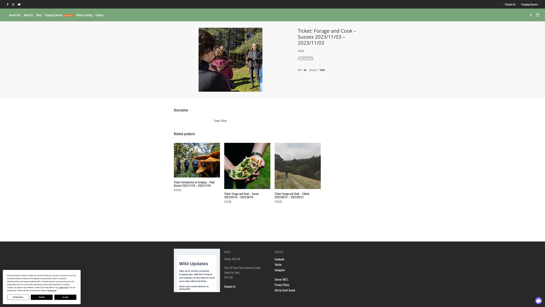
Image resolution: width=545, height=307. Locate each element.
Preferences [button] (51, 291)
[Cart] (537, 15)
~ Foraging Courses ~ (529, 4)
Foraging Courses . (58, 15)
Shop (38, 15)
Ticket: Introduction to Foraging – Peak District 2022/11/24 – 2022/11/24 (194, 184)
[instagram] (13, 4)
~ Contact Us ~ (510, 4)
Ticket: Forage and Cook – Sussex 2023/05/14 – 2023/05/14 (241, 195)
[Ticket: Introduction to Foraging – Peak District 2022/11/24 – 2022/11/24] (197, 160)
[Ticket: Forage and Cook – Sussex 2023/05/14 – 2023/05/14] (247, 166)
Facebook (279, 259)
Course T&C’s (281, 279)
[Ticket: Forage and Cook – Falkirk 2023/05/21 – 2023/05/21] (298, 166)
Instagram (280, 270)
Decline (42, 297)
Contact (99, 15)
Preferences (18, 297)
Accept (65, 297)
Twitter (278, 264)
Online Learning (84, 15)
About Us (28, 15)
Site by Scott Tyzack (285, 290)
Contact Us (229, 286)
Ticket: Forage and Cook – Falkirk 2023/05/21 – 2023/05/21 (292, 195)
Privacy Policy (282, 285)
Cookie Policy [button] (63, 288)
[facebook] (8, 4)
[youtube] (19, 4)
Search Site (14, 15)
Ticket (322, 70)
